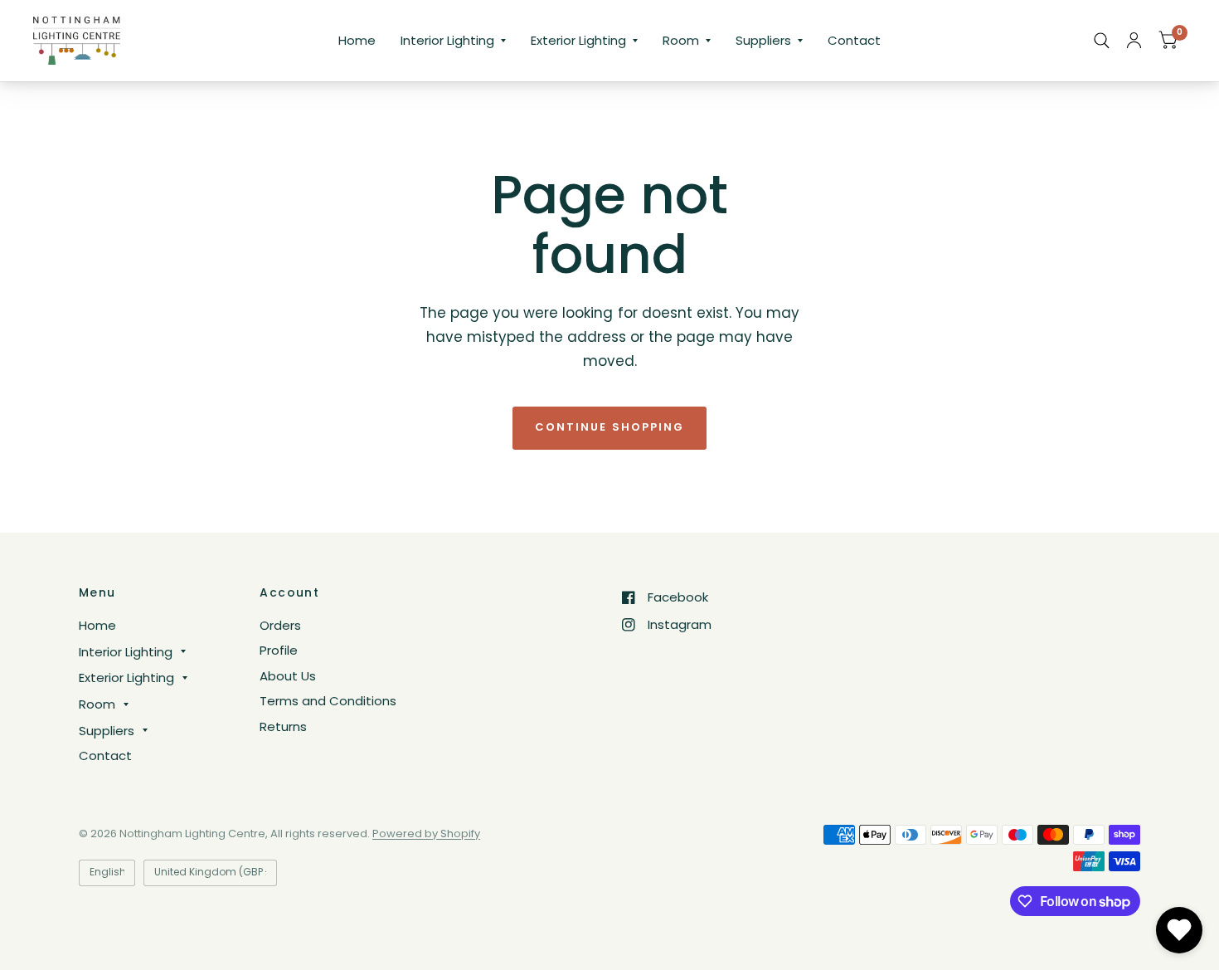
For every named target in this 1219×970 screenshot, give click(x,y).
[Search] (1101, 40)
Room (681, 40)
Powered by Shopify (426, 833)
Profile (279, 650)
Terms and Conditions (328, 700)
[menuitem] (357, 41)
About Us (288, 676)
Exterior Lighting (578, 40)
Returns (283, 726)
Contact (854, 40)
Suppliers (763, 40)
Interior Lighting (447, 40)
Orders (280, 625)
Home (357, 40)
